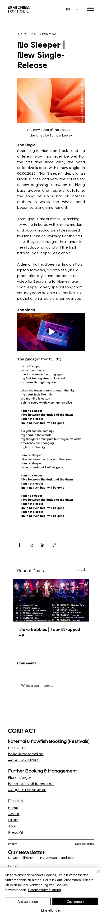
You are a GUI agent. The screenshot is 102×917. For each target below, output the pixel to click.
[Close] (95, 874)
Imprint (12, 844)
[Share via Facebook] (19, 545)
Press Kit (15, 832)
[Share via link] (54, 545)
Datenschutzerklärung (44, 889)
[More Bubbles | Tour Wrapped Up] (51, 600)
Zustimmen (75, 901)
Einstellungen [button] (51, 910)
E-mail (13, 866)
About (13, 814)
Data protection (84, 844)
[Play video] (51, 332)
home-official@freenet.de (31, 784)
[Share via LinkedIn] (42, 545)
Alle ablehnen (28, 901)
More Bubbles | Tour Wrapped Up (49, 632)
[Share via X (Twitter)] (31, 545)
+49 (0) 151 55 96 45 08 (27, 790)
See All (79, 570)
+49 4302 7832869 (23, 760)
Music (13, 820)
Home (13, 808)
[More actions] (82, 34)
